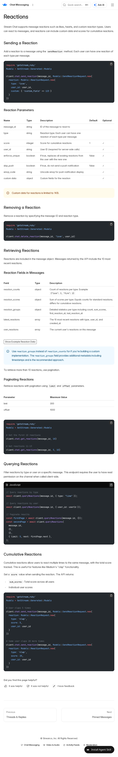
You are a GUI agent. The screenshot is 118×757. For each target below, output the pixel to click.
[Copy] (111, 64)
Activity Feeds (73, 745)
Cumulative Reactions (23, 554)
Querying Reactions (21, 464)
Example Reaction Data (23, 341)
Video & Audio (53, 745)
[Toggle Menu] (112, 5)
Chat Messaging (31, 745)
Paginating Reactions (19, 379)
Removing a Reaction (22, 207)
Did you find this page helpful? (20, 680)
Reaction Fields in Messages (24, 273)
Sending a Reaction (20, 43)
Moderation (91, 745)
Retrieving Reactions (21, 250)
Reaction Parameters (19, 110)
